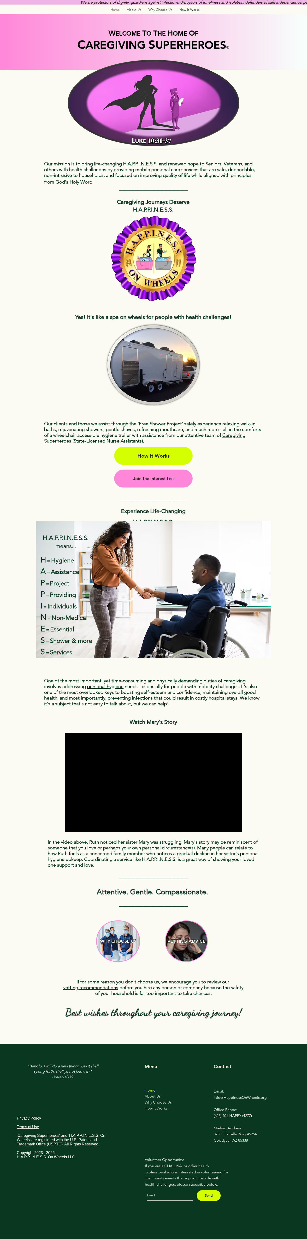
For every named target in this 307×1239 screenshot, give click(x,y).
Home (150, 1090)
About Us (153, 1096)
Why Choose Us (158, 1102)
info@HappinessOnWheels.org (240, 1097)
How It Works (156, 1108)
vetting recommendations (90, 987)
